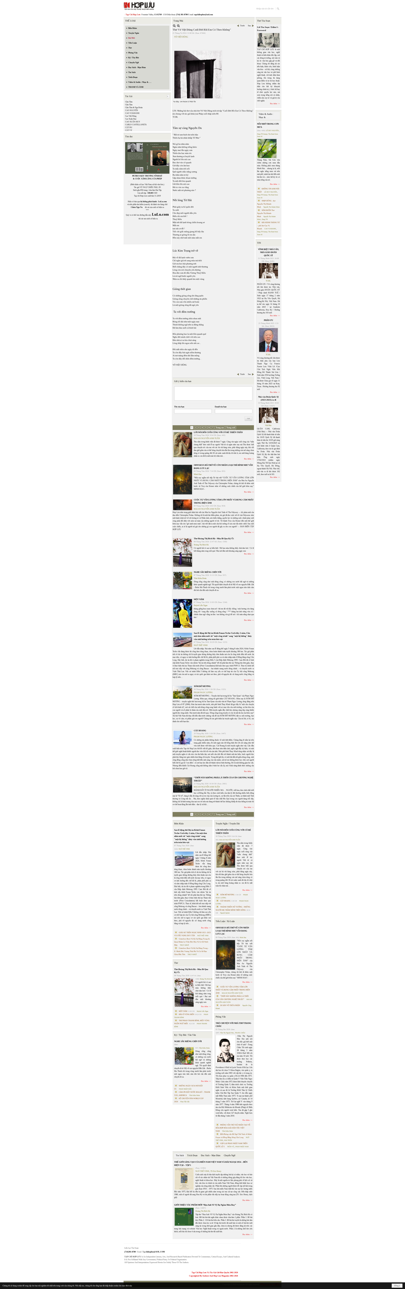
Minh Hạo (198, 474)
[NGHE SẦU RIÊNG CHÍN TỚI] (182, 580)
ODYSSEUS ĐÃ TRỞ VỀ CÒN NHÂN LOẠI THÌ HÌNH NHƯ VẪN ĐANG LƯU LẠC (232, 930)
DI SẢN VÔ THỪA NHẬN (230, 1005)
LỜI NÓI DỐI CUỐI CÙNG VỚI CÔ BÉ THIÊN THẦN (218, 432)
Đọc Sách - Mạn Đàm (210, 1155)
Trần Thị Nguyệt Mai (227, 1033)
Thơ (176, 963)
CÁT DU (128, 127)
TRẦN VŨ (230, 1146)
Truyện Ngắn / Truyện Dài (228, 823)
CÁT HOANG (200, 730)
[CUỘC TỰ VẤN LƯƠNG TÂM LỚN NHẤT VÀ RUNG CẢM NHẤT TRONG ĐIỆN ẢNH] (182, 504)
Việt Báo (268, 425)
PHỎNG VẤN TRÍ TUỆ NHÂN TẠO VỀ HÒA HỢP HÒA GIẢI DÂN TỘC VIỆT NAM (233, 1128)
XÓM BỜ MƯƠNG (202, 686)
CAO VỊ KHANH (132, 113)
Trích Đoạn (192, 1155)
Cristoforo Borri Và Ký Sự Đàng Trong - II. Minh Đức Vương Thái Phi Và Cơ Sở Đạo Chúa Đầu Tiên (191, 951)
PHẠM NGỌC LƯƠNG (203, 692)
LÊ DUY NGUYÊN (272, 130)
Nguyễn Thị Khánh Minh (271, 207)
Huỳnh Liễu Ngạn (200, 605)
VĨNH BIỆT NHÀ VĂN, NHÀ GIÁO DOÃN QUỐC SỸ (268, 252)
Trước (242, 26)
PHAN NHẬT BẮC (185, 1089)
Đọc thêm (247, 459)
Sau (249, 26)
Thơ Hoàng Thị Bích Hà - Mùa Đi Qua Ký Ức (214, 538)
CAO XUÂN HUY (132, 122)
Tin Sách (180, 1155)
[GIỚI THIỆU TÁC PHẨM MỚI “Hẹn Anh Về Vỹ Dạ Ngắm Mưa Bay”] (184, 1217)
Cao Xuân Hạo (130, 119)
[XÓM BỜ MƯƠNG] (182, 692)
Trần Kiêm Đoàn (200, 578)
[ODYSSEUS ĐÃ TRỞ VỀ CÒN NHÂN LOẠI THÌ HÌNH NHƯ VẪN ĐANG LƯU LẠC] (182, 479)
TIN (259, 243)
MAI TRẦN (228, 1140)
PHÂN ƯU (268, 320)
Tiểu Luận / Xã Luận (225, 921)
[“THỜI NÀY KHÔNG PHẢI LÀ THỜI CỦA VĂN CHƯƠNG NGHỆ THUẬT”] (182, 785)
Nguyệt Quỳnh (225, 913)
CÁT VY (128, 130)
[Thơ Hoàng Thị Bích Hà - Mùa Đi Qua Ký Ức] (182, 552)
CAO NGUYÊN (131, 110)
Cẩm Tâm (128, 105)
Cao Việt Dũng (130, 116)
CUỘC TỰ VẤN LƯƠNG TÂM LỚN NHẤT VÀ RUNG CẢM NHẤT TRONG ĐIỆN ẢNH (233, 990)
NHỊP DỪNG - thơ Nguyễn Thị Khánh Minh (266, 204)
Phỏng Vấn (221, 1017)
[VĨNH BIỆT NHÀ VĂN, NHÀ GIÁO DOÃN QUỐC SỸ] (268, 270)
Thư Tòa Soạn (263, 21)
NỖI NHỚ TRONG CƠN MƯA (268, 125)
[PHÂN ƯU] (268, 340)
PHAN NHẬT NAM (242, 1146)
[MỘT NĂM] (182, 613)
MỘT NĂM (199, 599)
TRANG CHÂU (240, 1033)
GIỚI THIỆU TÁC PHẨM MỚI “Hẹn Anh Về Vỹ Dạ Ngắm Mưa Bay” (205, 1205)
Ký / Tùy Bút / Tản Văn (185, 1035)
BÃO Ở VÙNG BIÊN (186, 1014)
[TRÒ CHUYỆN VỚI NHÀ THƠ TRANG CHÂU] (225, 1049)
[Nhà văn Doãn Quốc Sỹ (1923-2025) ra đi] (268, 415)
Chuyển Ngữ (229, 1155)
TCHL (268, 281)
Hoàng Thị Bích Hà (201, 545)
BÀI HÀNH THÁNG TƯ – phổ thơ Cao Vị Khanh (268, 225)
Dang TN (265, 219)
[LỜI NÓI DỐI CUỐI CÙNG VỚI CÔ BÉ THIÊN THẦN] (182, 444)
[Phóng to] (178, 25)
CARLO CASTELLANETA (136, 124)
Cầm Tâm (128, 102)
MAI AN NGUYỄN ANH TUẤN (207, 438)
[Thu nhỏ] (174, 25)
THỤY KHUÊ (184, 945)
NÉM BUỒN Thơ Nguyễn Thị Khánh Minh (265, 213)
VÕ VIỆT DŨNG (181, 37)
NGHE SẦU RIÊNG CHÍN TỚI (207, 572)
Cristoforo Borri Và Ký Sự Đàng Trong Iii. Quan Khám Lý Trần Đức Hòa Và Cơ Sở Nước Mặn (192, 942)
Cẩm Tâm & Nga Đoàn (134, 107)
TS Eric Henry (215, 1171)
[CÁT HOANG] (182, 738)
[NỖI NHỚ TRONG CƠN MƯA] (267, 148)
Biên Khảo (179, 823)
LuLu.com (162, 201)
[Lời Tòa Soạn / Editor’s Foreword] (269, 40)
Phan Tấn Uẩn (184, 1102)
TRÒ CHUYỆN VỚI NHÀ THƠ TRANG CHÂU (233, 1024)
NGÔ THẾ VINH (201, 645)
